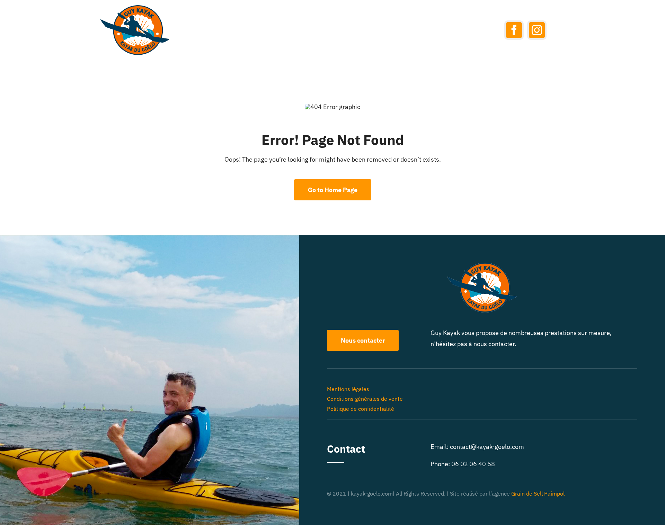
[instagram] (537, 30)
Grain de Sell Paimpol (538, 493)
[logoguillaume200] (135, 8)
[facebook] (514, 30)
